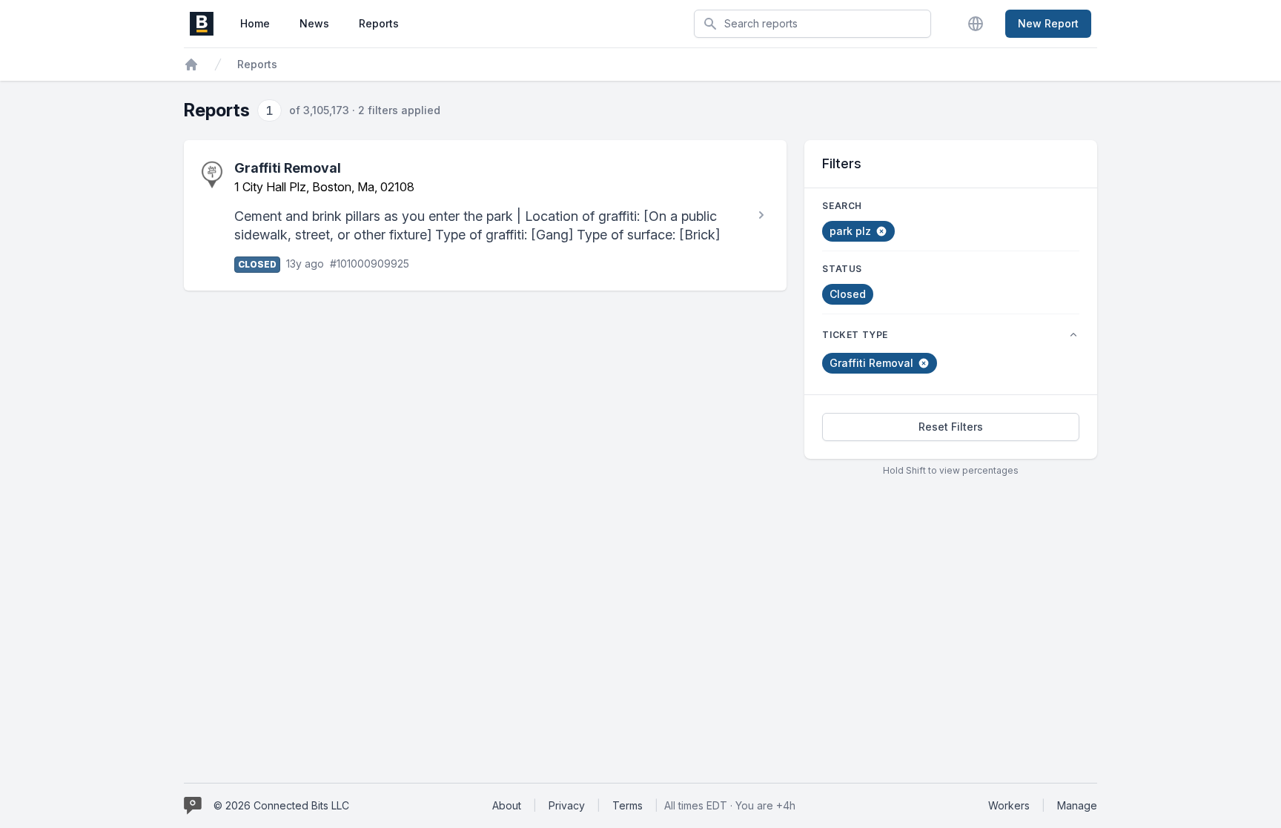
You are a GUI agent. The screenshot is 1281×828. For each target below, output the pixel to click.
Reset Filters (950, 426)
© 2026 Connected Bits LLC (281, 805)
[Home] (191, 64)
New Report (1048, 23)
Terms (627, 805)
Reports (379, 23)
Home (255, 23)
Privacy (567, 805)
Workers (1009, 805)
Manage (1077, 805)
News (314, 23)
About (506, 805)
